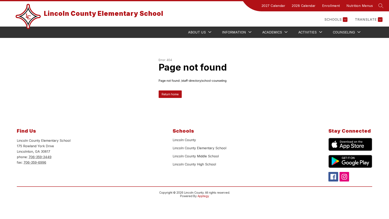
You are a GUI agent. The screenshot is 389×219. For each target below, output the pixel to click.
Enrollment (331, 6)
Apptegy (203, 196)
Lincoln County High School (194, 164)
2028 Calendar (304, 6)
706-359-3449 (40, 157)
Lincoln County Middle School (196, 156)
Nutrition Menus (359, 6)
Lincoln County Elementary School (199, 148)
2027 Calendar (273, 6)
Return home (170, 94)
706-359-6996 (35, 162)
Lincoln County (184, 140)
